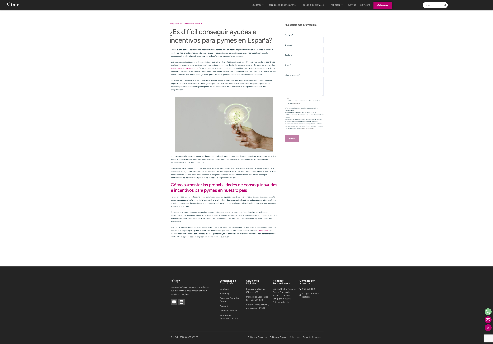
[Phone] (488, 311)
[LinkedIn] (181, 302)
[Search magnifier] (445, 5)
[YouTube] (174, 302)
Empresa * (289, 45)
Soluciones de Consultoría (282, 5)
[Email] (488, 319)
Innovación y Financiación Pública (186, 24)
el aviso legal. (296, 103)
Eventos (352, 5)
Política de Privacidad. (307, 128)
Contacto (365, 5)
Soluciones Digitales (313, 5)
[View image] (224, 124)
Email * (288, 65)
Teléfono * (289, 55)
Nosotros (257, 5)
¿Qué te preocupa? (292, 75)
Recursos (335, 5)
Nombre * (289, 35)
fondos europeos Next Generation (184, 68)
